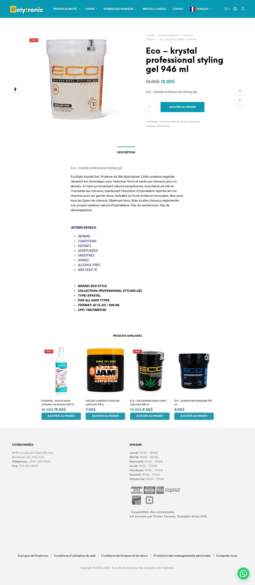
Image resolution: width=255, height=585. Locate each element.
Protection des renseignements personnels (182, 555)
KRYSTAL (93, 295)
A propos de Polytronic (33, 555)
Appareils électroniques (118, 9)
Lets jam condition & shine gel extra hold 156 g (102, 402)
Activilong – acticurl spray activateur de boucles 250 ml (57, 402)
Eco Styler (163, 126)
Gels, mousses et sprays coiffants (177, 40)
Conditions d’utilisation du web (75, 555)
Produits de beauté (64, 9)
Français (202, 9)
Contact (178, 9)
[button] (227, 9)
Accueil (150, 36)
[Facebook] (15, 89)
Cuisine (89, 9)
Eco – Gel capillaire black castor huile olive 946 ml (148, 402)
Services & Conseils (154, 9)
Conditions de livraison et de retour (124, 555)
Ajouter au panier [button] (61, 416)
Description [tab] (126, 152)
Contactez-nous (226, 555)
